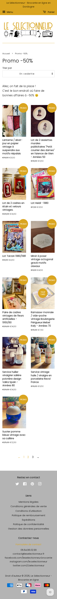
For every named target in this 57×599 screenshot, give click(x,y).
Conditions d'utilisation (28, 511)
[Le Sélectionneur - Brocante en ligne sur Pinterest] (32, 484)
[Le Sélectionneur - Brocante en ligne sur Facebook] (25, 484)
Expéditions (28, 519)
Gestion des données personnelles (28, 528)
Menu (9, 11)
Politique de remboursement (28, 515)
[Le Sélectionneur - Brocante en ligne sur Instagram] (39, 484)
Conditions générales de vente (28, 506)
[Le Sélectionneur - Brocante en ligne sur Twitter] (17, 484)
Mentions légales (28, 502)
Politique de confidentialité (28, 524)
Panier (51, 11)
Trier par (7, 68)
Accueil (6, 53)
